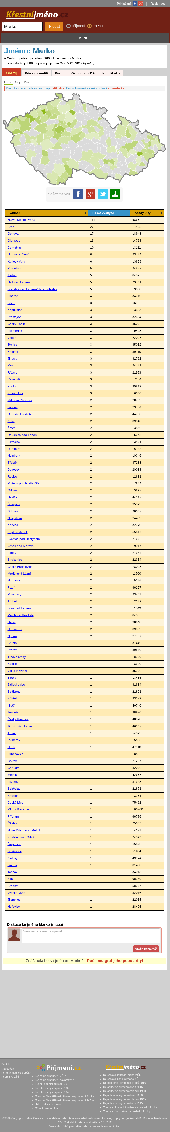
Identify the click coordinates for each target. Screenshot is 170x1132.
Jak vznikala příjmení (48, 1104)
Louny (12, 553)
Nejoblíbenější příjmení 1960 (52, 1088)
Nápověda (7, 1068)
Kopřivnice (15, 310)
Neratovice (15, 580)
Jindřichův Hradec (20, 726)
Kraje (18, 82)
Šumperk (14, 504)
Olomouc (14, 240)
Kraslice (13, 795)
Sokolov (13, 511)
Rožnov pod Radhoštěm (24, 483)
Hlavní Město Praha (21, 219)
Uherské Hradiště (20, 414)
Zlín (10, 878)
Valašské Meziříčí (20, 400)
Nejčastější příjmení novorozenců (55, 1080)
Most (11, 365)
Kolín (11, 421)
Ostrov (12, 761)
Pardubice (15, 268)
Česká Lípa (15, 802)
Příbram (13, 816)
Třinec (12, 733)
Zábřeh (13, 698)
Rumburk (14, 448)
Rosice (12, 476)
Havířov (13, 497)
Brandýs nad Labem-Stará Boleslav (32, 289)
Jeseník (13, 712)
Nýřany (12, 636)
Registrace (158, 3)
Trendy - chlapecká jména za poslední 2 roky (130, 1107)
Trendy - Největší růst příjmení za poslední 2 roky (64, 1096)
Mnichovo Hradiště (21, 615)
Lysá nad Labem (19, 608)
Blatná (12, 677)
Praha (28, 82)
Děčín (12, 622)
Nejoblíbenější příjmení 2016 (52, 1084)
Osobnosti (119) (83, 73)
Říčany (12, 372)
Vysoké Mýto (16, 892)
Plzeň (11, 587)
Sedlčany (14, 691)
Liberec (13, 296)
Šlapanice (14, 844)
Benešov (14, 469)
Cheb (11, 747)
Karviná (13, 525)
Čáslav (12, 823)
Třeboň (13, 601)
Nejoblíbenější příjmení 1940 (52, 1092)
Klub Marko (111, 73)
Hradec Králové (18, 254)
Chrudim (13, 768)
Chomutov (15, 629)
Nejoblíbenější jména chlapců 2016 (124, 1082)
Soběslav (14, 788)
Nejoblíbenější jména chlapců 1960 (124, 1091)
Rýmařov (14, 740)
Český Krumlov (18, 719)
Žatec (11, 428)
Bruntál (12, 643)
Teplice (12, 344)
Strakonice (15, 559)
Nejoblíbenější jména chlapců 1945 (124, 1099)
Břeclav (13, 886)
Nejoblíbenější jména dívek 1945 (123, 1103)
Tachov (12, 872)
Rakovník (14, 379)
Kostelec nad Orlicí (21, 837)
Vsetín (12, 337)
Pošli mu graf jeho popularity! (115, 961)
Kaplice (13, 663)
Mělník (12, 774)
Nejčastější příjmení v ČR (50, 1076)
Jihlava (12, 358)
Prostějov (14, 317)
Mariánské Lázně (20, 573)
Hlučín (12, 705)
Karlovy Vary (16, 261)
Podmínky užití (10, 1076)
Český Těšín (16, 324)
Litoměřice (15, 330)
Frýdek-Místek (18, 532)
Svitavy (12, 865)
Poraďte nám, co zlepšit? (16, 1072)
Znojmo (13, 351)
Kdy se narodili (36, 73)
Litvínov (13, 781)
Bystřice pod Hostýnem (24, 539)
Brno (11, 227)
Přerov (12, 650)
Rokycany (14, 594)
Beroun (13, 407)
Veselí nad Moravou (21, 546)
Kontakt (5, 1064)
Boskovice (15, 851)
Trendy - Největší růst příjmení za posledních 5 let (65, 1100)
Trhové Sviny (17, 657)
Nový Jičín (15, 518)
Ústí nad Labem (19, 282)
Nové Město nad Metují (24, 830)
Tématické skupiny (46, 1108)
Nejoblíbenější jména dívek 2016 (123, 1087)
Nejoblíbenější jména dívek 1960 (123, 1095)
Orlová (12, 490)
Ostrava (13, 233)
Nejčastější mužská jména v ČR (122, 1075)
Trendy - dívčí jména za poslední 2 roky (126, 1111)
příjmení (79, 26)
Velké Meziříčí (17, 671)
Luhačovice (15, 754)
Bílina (11, 303)
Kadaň (12, 275)
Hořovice (14, 906)
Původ (60, 73)
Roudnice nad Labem (23, 434)
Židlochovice (16, 684)
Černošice (15, 247)
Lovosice (14, 442)
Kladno (12, 386)
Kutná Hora (15, 393)
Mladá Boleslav (18, 809)
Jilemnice (14, 899)
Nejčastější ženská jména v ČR (122, 1079)
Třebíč (12, 462)
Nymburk (14, 455)
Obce (8, 82)
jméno (98, 26)
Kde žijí (11, 73)
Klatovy (13, 858)
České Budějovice (20, 566)
